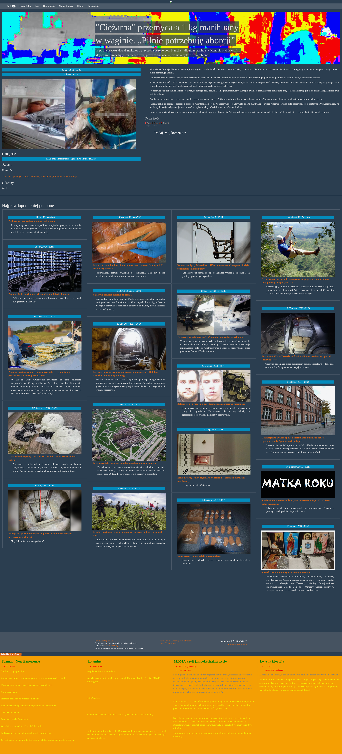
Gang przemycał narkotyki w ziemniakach (199, 555)
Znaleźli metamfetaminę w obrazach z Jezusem (286, 572)
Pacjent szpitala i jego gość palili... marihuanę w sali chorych (124, 463)
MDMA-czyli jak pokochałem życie (200, 661)
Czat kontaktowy (111, 646)
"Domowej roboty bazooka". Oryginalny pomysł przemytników (210, 337)
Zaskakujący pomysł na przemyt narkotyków (31, 221)
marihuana (63, 158)
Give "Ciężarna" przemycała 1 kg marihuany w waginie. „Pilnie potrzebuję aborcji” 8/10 (164, 123)
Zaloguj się (93, 6)
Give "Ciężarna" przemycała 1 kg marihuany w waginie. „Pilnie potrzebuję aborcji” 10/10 (168, 123)
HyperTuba (25, 6)
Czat (37, 6)
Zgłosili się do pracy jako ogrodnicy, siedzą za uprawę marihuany (211, 403)
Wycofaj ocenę (146, 123)
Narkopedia (49, 6)
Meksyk (51, 158)
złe (95, 158)
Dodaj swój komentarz (170, 133)
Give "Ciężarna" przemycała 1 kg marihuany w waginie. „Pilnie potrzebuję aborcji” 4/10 (155, 123)
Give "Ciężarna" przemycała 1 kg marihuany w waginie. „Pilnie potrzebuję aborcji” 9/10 (166, 123)
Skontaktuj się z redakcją (237, 644)
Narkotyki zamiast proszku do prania (112, 294)
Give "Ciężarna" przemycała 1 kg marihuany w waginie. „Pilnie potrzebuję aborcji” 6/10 (159, 123)
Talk (11, 6)
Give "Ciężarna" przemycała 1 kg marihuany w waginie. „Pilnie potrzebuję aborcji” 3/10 (152, 123)
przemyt (76, 158)
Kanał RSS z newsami (168, 643)
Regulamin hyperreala (104, 641)
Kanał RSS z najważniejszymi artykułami (176, 641)
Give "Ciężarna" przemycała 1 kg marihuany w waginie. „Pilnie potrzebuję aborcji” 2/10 (150, 123)
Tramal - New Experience (21, 661)
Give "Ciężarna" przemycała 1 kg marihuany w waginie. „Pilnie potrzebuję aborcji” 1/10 (148, 123)
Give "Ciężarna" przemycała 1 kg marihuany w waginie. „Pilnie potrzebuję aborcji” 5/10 (157, 123)
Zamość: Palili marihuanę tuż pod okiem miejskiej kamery (38, 294)
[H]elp (80, 6)
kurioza (87, 158)
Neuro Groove (66, 6)
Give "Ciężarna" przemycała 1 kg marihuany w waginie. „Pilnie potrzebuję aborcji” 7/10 (161, 123)
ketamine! (95, 661)
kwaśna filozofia (272, 661)
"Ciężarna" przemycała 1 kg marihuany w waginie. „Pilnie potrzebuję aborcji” (40, 176)
